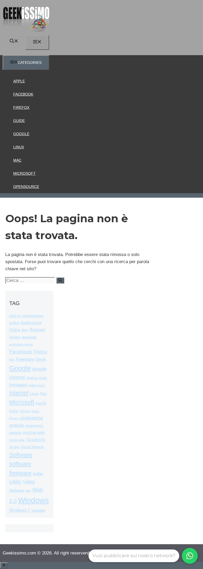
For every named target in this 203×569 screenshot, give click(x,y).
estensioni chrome (21, 344)
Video (29, 482)
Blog (25, 330)
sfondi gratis (17, 440)
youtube (38, 510)
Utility (15, 482)
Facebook (23, 94)
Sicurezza (35, 439)
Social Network (32, 447)
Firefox (21, 107)
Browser (37, 330)
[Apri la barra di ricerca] (14, 42)
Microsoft (24, 173)
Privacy (14, 418)
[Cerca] (60, 280)
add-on (15, 316)
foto (12, 360)
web (28, 490)
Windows (33, 500)
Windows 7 (19, 510)
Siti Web (14, 447)
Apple (19, 81)
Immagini (18, 384)
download (29, 337)
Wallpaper (16, 490)
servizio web (33, 432)
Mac (17, 160)
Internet (19, 393)
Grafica (32, 378)
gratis (43, 378)
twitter (38, 473)
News (35, 411)
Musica (25, 411)
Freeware (25, 359)
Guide (19, 120)
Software (20, 455)
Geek (41, 359)
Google (21, 134)
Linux (18, 147)
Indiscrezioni (37, 385)
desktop (15, 337)
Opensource (26, 186)
